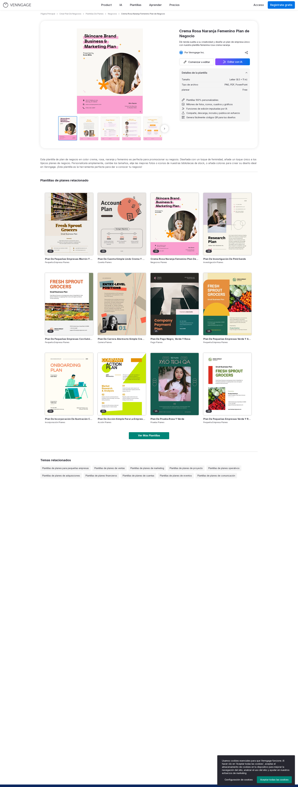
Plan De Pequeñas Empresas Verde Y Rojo (227, 419)
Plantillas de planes (95, 14)
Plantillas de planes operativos (223, 468)
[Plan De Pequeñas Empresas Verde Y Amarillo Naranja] (227, 304)
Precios (174, 5)
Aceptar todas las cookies (274, 779)
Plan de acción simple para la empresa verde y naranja (122, 419)
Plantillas (135, 5)
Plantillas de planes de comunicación (216, 475)
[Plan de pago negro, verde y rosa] (175, 304)
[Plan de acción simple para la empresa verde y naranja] (122, 384)
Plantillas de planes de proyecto (186, 468)
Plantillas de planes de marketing (147, 468)
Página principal (48, 14)
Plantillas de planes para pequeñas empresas (65, 468)
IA (121, 5)
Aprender (155, 5)
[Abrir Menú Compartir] (246, 52)
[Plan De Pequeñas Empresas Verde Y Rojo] (227, 384)
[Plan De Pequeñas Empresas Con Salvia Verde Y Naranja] (69, 304)
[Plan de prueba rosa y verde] (175, 384)
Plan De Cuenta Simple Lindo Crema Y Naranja (122, 259)
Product (106, 5)
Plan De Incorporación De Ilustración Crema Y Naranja (69, 419)
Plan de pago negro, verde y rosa (170, 339)
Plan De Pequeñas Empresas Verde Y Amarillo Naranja (227, 339)
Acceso (258, 5)
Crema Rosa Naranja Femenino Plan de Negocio (175, 259)
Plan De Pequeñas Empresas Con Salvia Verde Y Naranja (69, 339)
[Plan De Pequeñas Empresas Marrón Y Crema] (69, 224)
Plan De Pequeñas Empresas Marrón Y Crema (69, 259)
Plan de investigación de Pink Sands (224, 259)
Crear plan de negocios (70, 14)
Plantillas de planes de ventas (109, 468)
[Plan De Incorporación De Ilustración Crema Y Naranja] (69, 384)
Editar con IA (235, 61)
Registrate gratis (281, 5)
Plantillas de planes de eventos (176, 475)
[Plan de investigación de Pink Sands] (227, 224)
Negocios (112, 14)
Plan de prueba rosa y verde (167, 419)
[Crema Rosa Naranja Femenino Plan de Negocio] (175, 224)
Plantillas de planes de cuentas (138, 475)
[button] (196, 61)
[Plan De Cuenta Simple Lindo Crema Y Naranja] (122, 224)
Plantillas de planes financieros (101, 475)
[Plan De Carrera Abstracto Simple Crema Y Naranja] (122, 304)
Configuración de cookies (239, 779)
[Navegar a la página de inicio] (17, 5)
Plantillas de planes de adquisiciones (61, 475)
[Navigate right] (164, 129)
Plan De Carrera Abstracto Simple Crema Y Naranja (122, 339)
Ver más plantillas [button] (149, 435)
